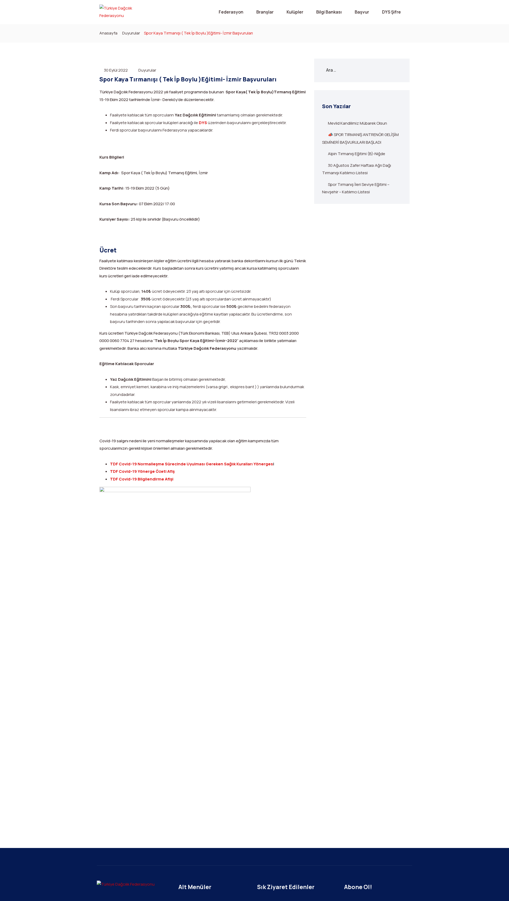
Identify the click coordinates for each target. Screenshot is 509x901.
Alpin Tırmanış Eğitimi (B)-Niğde (356, 153)
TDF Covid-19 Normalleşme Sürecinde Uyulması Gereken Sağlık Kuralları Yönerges (191, 464)
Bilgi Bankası (329, 12)
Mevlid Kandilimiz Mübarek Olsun (357, 123)
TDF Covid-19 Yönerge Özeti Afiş (142, 471)
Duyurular (131, 33)
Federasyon (231, 12)
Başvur (362, 12)
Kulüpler (295, 12)
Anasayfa (108, 33)
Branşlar (265, 12)
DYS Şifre (391, 12)
